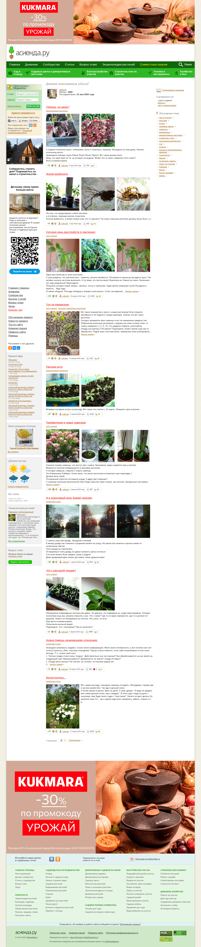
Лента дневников (22, 874)
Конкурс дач (15, 310)
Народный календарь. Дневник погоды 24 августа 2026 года (21, 413)
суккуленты (164, 155)
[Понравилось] (55, 166)
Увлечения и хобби (169, 905)
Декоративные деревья (95, 874)
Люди (11, 306)
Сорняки (49, 894)
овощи (162, 158)
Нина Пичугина (76, 937)
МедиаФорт (32, 937)
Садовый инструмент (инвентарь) (100, 912)
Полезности (21, 895)
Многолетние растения (95, 884)
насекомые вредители (170, 141)
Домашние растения (94, 894)
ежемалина (164, 132)
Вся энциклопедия (16, 541)
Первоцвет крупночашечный (20, 512)
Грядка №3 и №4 (15, 365)
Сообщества (51, 64)
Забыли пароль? (14, 106)
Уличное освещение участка (139, 894)
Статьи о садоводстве (25, 880)
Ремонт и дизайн (168, 877)
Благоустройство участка (97, 72)
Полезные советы (23, 915)
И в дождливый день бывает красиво (69, 497)
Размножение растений (56, 890)
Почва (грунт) (52, 904)
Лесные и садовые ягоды (57, 877)
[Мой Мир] (18, 348)
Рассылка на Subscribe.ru (147, 859)
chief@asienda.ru (91, 937)
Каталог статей (17, 299)
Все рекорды (13, 452)
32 (100, 296)
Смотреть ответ (15, 556)
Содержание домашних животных (176, 902)
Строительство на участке (126, 72)
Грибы (48, 897)
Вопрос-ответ (88, 64)
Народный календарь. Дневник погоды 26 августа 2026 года (21, 395)
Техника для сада (93, 909)
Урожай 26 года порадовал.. (20, 401)
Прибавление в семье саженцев (66, 422)
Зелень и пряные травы (56, 880)
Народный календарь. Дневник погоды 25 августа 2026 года (21, 407)
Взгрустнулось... (56, 677)
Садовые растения (54, 884)
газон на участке (167, 164)
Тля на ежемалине (57, 304)
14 (94, 224)
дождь (162, 175)
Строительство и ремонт (173, 870)
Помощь (13, 335)
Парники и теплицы (54, 911)
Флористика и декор (94, 897)
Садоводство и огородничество (63, 870)
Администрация (17, 328)
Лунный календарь (23, 905)
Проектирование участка (137, 901)
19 (98, 490)
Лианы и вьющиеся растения (98, 887)
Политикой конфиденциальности (20, 131)
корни (162, 170)
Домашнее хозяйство (172, 892)
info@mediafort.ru (112, 942)
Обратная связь (58, 933)
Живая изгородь (133, 887)
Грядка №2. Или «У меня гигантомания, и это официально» (22, 370)
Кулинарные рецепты (170, 909)
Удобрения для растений (57, 901)
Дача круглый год (168, 898)
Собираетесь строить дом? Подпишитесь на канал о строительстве (22, 171)
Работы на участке (169, 895)
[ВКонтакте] (14, 348)
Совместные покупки (153, 64)
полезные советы (167, 161)
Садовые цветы (92, 880)
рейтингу (162, 103)
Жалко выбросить (57, 174)
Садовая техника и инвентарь (101, 905)
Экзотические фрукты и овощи (99, 890)
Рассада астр (54, 366)
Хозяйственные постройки (172, 880)
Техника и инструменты (161, 72)
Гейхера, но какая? (57, 107)
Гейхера (163, 167)
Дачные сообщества (24, 877)
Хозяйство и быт (186, 72)
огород (162, 147)
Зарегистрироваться (23, 113)
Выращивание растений (56, 887)
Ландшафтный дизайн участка (140, 874)
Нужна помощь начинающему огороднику (71, 640)
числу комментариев (167, 105)
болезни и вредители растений (72, 308)
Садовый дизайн (133, 897)
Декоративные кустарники (96, 877)
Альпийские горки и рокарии (139, 884)
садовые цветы (166, 126)
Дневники (31, 64)
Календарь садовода (24, 902)
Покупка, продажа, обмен (26, 912)
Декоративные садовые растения (103, 870)
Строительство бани (170, 884)
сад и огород (51, 236)
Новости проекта (18, 321)
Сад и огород (18, 72)
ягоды (162, 123)
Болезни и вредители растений (59, 907)
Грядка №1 (13, 383)
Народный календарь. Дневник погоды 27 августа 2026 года (21, 388)
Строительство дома (170, 874)
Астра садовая (166, 173)
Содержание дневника (173, 90)
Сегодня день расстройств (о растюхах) (70, 232)
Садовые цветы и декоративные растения (50, 72)
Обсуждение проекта (20, 317)
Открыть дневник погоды (18, 487)
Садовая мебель (133, 904)
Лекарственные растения (26, 909)
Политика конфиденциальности (122, 933)
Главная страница (18, 288)
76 (99, 414)
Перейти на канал (22, 271)
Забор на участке (134, 890)
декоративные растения (57, 111)
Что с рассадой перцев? (61, 570)
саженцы (163, 129)
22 (98, 358)
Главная (14, 64)
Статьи (69, 64)
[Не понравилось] (52, 166)
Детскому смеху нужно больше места (25, 188)
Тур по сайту (15, 324)
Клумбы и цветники (135, 877)
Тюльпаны (12, 360)
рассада (163, 120)
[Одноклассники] (10, 348)
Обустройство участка (138, 870)
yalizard (62, 89)
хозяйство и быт (53, 502)
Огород (49, 874)
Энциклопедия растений (118, 64)
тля (160, 144)
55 (99, 732)
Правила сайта (17, 332)
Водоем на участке (134, 880)
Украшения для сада (135, 907)
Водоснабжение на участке (138, 911)
